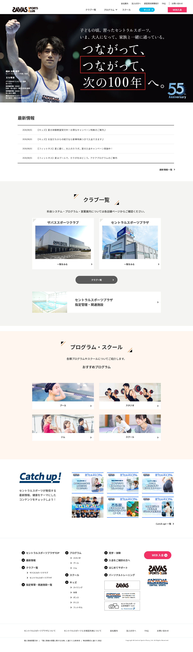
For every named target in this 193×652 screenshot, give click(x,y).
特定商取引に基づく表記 (92, 640)
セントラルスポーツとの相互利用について (82, 630)
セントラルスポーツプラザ (41, 577)
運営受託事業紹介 (151, 3)
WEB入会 (177, 9)
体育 (75, 592)
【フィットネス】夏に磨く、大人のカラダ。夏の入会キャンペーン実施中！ (75, 148)
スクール (126, 9)
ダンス (76, 597)
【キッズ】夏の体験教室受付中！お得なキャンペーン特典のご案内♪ (71, 129)
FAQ (164, 3)
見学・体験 (115, 552)
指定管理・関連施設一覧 (39, 584)
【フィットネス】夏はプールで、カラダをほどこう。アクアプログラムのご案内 (77, 157)
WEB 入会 (158, 555)
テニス (76, 602)
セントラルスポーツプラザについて (40, 630)
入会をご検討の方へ (119, 560)
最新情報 (31, 560)
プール (76, 563)
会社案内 (124, 3)
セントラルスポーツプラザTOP (42, 552)
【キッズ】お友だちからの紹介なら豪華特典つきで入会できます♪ (70, 139)
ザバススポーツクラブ (39, 572)
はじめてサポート (118, 567)
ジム (75, 568)
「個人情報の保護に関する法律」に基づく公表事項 (60, 640)
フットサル (77, 607)
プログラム (75, 552)
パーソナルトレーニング (122, 574)
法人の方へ (136, 3)
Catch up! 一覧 (163, 524)
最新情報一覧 (165, 170)
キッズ (147, 10)
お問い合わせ (178, 3)
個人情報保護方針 (31, 640)
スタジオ (77, 558)
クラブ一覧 (90, 9)
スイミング (77, 587)
